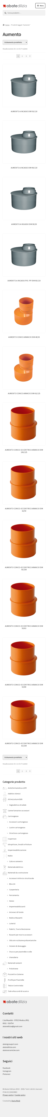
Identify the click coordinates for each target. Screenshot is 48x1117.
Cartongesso (13, 816)
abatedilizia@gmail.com (12, 1026)
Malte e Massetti (15, 918)
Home (7, 25)
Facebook (6, 1068)
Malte (10, 856)
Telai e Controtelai (15, 985)
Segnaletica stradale (17, 805)
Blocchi (12, 884)
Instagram (7, 1071)
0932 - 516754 (8, 1023)
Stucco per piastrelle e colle (20, 951)
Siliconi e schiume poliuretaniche (22, 940)
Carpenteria (14, 889)
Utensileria (13, 957)
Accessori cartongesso (18, 822)
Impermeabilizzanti (17, 906)
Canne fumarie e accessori (18, 810)
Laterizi (12, 923)
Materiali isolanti (15, 963)
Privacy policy (8, 1095)
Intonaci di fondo (16, 912)
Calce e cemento (16, 861)
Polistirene (13, 968)
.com (17, 1050)
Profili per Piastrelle (16, 980)
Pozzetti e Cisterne (15, 974)
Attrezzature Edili (15, 799)
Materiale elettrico (15, 867)
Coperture (12, 839)
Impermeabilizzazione (17, 850)
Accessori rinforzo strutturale (21, 878)
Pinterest (6, 1074)
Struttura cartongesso (18, 833)
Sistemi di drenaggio (17, 946)
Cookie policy (20, 1095)
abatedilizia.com (9, 1047)
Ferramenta (14, 895)
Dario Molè (16, 1101)
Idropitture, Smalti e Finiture (20, 844)
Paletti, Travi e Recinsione (19, 929)
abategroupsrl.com (10, 1044)
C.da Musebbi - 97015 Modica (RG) (16, 1020)
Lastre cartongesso (17, 827)
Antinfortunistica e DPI (17, 788)
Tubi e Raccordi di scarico (18, 991)
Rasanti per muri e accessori (20, 935)
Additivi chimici (14, 793)
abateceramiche (9, 1050)
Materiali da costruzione (18, 872)
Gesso (11, 901)
